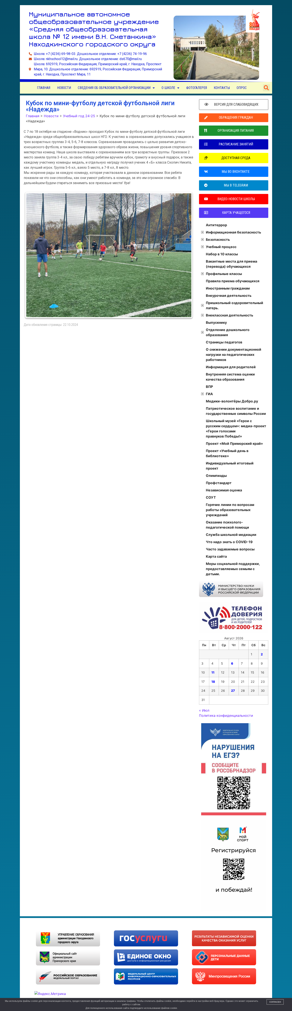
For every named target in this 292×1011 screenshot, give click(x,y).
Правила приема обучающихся (232, 281)
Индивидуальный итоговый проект (230, 465)
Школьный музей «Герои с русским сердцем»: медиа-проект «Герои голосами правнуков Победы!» (236, 428)
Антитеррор (216, 225)
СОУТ (211, 497)
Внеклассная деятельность (229, 315)
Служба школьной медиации (231, 534)
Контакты (222, 88)
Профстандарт (219, 483)
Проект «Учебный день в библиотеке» (227, 453)
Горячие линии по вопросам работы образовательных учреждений (230, 510)
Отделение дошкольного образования (227, 332)
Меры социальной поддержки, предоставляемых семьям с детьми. (233, 569)
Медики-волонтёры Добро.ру (232, 401)
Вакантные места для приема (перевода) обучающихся (231, 264)
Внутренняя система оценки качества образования (230, 376)
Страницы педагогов (224, 342)
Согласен (275, 1002)
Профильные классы (224, 274)
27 (233, 690)
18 (213, 681)
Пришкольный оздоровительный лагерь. (234, 305)
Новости (64, 88)
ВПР (209, 386)
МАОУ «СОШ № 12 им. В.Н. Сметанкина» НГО (71, 924)
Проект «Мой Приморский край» (234, 443)
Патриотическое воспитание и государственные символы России (236, 411)
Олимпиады (216, 475)
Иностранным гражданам (228, 288)
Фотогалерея (196, 88)
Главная (43, 88)
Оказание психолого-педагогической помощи (227, 524)
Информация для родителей (231, 367)
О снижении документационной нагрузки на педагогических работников (233, 354)
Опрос (242, 88)
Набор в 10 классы (222, 254)
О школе (168, 88)
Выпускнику (216, 322)
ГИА (209, 394)
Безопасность (218, 239)
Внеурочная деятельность (228, 295)
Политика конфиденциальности (226, 715)
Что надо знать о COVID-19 (229, 542)
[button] (266, 87)
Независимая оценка (224, 490)
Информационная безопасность (233, 232)
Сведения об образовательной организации (114, 88)
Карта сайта (216, 556)
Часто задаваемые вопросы (230, 549)
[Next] (185, 255)
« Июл (204, 710)
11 (212, 672)
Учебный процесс (221, 247)
